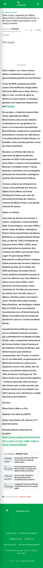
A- (26, 30)
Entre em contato (25, 497)
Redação (15, 29)
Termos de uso (15, 539)
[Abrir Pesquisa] (38, 4)
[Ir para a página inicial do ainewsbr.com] (21, 4)
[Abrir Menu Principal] (5, 4)
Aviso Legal (11, 533)
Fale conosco (10, 545)
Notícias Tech (11, 12)
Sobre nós (29, 539)
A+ (31, 30)
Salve (7, 35)
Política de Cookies (28, 533)
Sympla (11, 106)
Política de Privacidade (28, 545)
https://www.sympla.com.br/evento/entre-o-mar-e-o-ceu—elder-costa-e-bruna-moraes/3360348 (21, 441)
